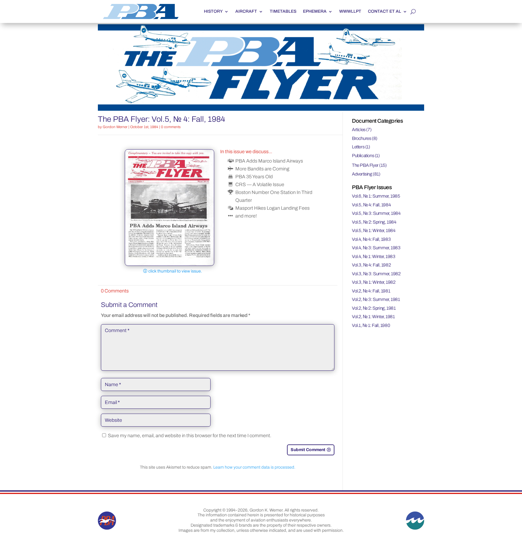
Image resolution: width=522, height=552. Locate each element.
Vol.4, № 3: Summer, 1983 (376, 247)
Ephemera (315, 11)
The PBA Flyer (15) (369, 165)
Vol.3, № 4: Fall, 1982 (371, 265)
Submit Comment (308, 449)
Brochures (361, 138)
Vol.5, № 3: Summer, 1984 (376, 213)
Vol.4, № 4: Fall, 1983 (371, 239)
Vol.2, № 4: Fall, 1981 (371, 291)
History (213, 11)
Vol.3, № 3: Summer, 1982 (376, 273)
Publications (363, 155)
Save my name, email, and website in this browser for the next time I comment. (189, 435)
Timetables (283, 11)
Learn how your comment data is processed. (254, 467)
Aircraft (246, 11)
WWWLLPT (350, 11)
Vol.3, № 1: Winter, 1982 (373, 282)
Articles (359, 129)
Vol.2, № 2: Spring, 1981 (373, 308)
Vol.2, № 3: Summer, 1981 (376, 299)
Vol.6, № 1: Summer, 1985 (376, 196)
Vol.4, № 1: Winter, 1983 (373, 256)
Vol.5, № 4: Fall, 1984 (371, 204)
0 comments (171, 127)
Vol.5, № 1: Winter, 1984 (373, 230)
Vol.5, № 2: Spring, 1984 (374, 222)
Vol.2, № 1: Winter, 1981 (373, 316)
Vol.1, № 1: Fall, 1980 (371, 325)
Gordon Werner (115, 127)
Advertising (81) (366, 174)
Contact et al (384, 11)
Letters (358, 146)
